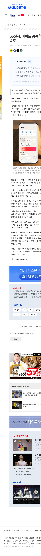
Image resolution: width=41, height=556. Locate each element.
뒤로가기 (16, 339)
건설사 (16, 314)
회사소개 (7, 531)
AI (24, 309)
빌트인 (33, 314)
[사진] (22, 444)
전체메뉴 (6, 15)
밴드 (21, 50)
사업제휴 (25, 531)
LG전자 (17, 309)
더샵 (24, 314)
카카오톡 (11, 50)
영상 (19, 15)
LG (30, 309)
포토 (27, 15)
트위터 (18, 50)
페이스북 (14, 50)
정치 (33, 15)
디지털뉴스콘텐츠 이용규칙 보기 (23, 333)
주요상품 (16, 531)
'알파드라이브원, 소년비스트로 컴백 (26, 499)
